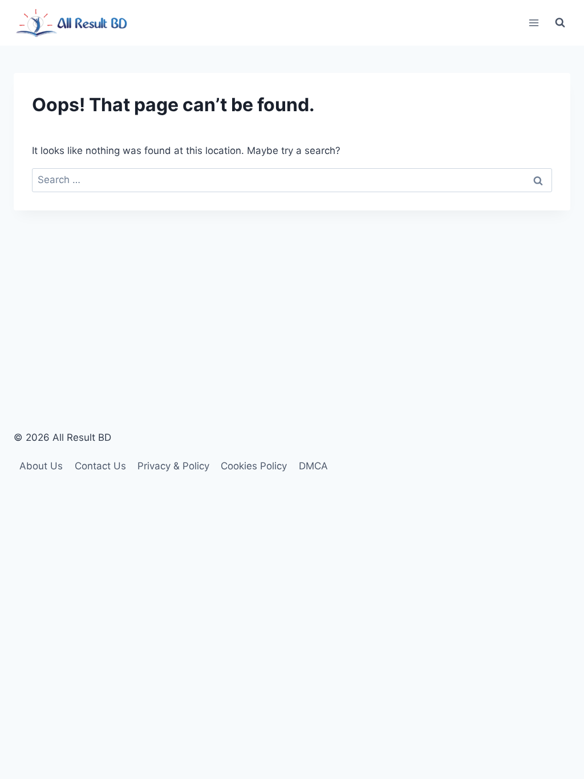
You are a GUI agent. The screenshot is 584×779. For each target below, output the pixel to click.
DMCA (313, 466)
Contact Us (100, 466)
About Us (41, 466)
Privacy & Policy (173, 466)
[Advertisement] (292, 296)
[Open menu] (533, 22)
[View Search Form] (560, 23)
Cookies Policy (254, 466)
